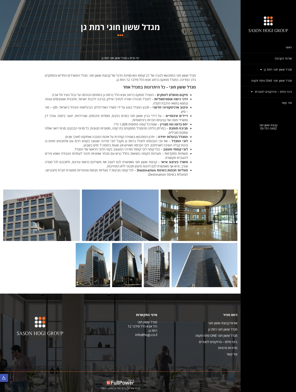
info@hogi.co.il (146, 335)
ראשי (289, 47)
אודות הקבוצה (283, 58)
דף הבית (134, 58)
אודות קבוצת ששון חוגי (222, 323)
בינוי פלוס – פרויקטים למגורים (273, 92)
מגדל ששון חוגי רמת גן (278, 69)
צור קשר (287, 103)
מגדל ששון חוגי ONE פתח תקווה (271, 80)
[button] (4, 378)
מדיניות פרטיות (227, 348)
